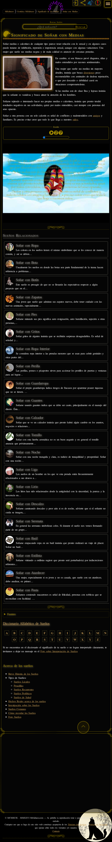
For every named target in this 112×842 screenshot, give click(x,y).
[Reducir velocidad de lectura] (60, 132)
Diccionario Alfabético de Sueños (26, 623)
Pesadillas (18, 685)
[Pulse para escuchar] (51, 132)
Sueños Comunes (17, 709)
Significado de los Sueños (48, 11)
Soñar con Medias (70, 11)
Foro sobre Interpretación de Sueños (59, 651)
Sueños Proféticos (23, 693)
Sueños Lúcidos (22, 681)
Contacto (56, 831)
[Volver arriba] (83, 727)
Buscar (80, 27)
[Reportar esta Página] (98, 3)
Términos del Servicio (77, 824)
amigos (96, 115)
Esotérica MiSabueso (25, 11)
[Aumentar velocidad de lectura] (56, 132)
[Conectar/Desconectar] (76, 3)
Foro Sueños (14, 717)
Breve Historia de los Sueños (23, 673)
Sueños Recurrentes (24, 689)
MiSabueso (9, 11)
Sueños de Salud (22, 697)
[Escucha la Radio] (90, 3)
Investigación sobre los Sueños (23, 705)
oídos (75, 119)
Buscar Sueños (56, 22)
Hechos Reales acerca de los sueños (27, 701)
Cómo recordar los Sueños (22, 713)
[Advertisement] (56, 754)
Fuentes (11, 614)
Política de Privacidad (98, 824)
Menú (107, 2)
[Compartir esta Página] (83, 3)
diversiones (89, 72)
